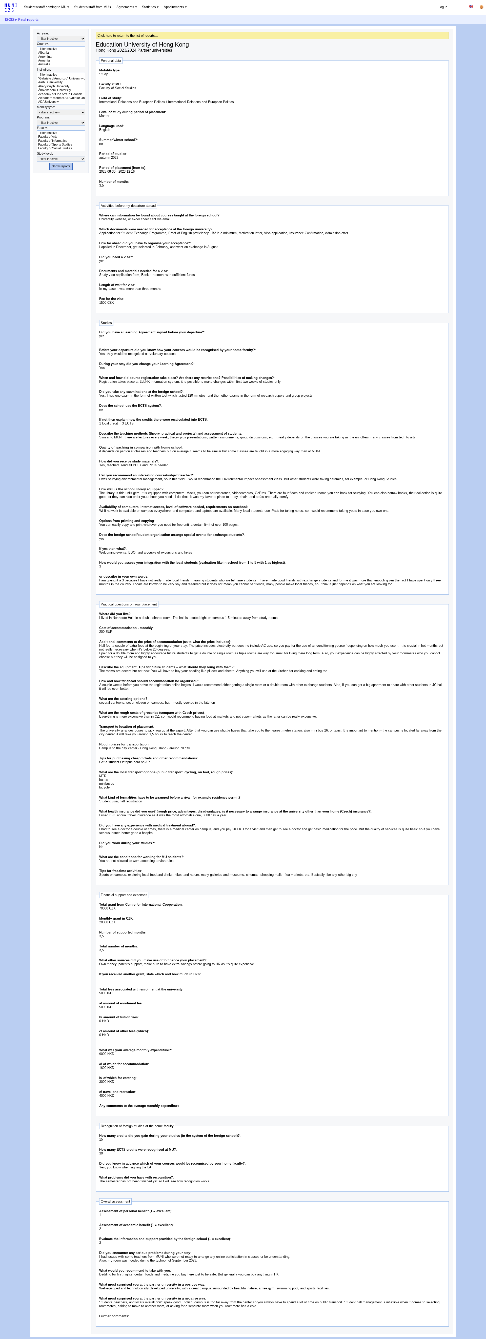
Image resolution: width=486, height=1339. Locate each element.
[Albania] (61, 53)
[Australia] (61, 64)
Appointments (174, 7)
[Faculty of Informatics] (61, 141)
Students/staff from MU (91, 7)
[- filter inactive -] (61, 49)
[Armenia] (61, 61)
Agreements (125, 7)
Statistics (149, 7)
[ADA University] (61, 102)
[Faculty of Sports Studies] (61, 145)
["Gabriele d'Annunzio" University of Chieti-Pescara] (61, 78)
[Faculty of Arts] (61, 137)
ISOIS (9, 19)
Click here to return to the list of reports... (127, 35)
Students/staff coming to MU (45, 7)
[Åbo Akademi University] (61, 90)
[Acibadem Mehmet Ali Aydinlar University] (61, 98)
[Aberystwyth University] (61, 86)
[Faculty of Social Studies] (61, 148)
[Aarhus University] (61, 82)
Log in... (444, 7)
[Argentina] (61, 57)
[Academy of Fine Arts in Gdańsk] (61, 94)
